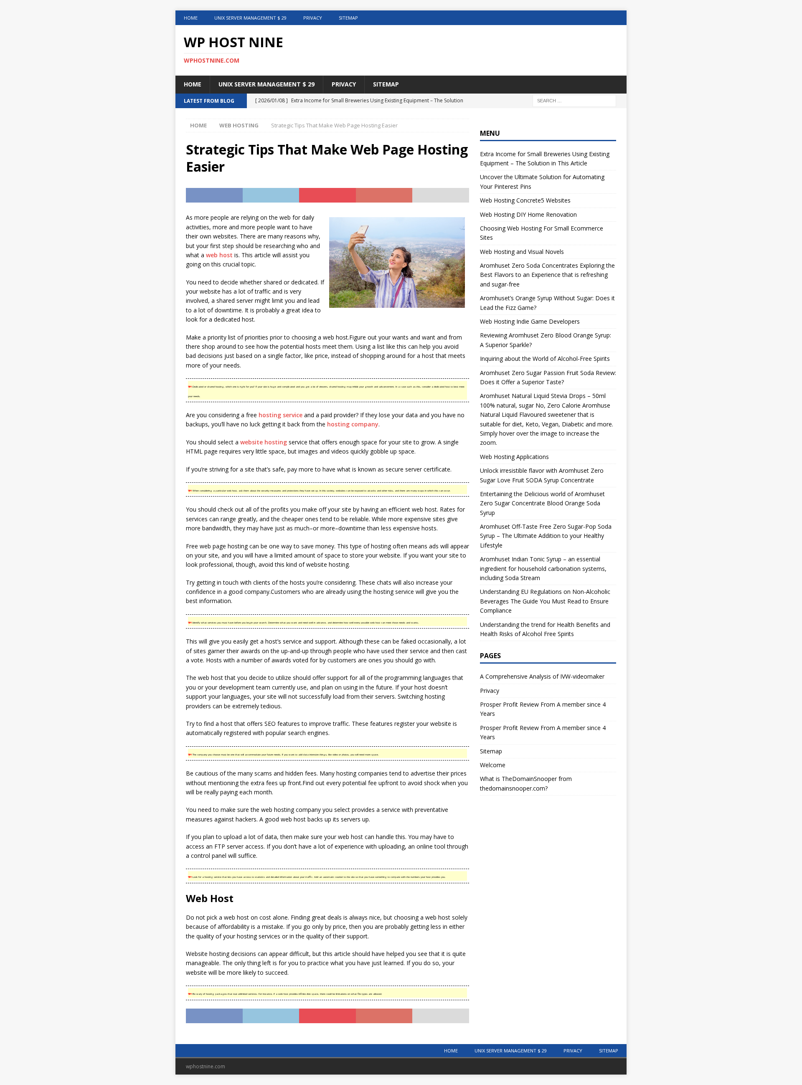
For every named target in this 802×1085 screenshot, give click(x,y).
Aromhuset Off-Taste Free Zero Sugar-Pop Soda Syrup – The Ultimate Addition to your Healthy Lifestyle (546, 535)
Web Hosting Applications (514, 457)
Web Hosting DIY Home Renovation (528, 214)
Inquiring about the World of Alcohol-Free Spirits (545, 359)
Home (191, 18)
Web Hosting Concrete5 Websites (525, 200)
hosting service (280, 415)
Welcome (492, 765)
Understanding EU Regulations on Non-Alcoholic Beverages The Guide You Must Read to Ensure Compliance (545, 601)
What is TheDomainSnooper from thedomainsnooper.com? (526, 783)
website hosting (263, 442)
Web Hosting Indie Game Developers (530, 321)
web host (219, 255)
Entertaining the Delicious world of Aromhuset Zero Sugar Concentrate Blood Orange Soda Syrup (542, 503)
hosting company (352, 424)
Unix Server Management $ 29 (250, 18)
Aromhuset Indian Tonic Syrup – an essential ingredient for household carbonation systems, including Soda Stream (543, 568)
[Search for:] (574, 100)
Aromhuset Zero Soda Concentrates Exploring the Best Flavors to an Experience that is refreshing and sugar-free (547, 274)
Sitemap (348, 18)
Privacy (312, 18)
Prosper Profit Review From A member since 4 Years (543, 708)
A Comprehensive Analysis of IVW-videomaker (542, 676)
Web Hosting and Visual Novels (522, 252)
